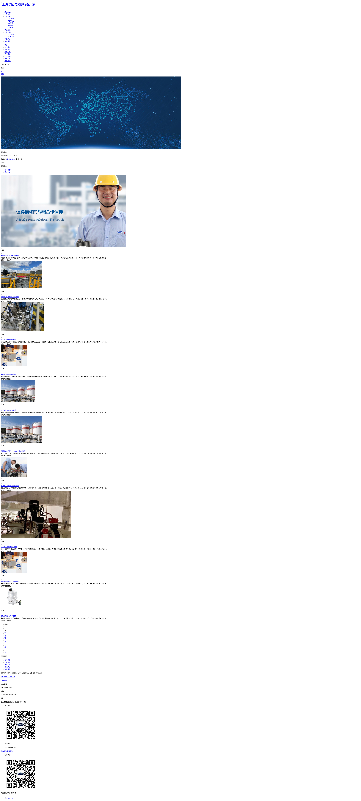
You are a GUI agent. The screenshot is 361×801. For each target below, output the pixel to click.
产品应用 (8, 16)
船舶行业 (11, 25)
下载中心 (8, 39)
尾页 (6, 652)
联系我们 (8, 41)
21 (5, 643)
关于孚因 (8, 12)
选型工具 (8, 30)
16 (5, 635)
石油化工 (11, 18)
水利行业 (11, 23)
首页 (6, 9)
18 (5, 638)
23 (5, 647)
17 (5, 637)
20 (5, 642)
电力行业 (11, 21)
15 (5, 633)
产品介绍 (8, 14)
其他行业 (11, 28)
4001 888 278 (9, 798)
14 (5, 632)
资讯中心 (8, 32)
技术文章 (11, 37)
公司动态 (11, 34)
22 (5, 645)
